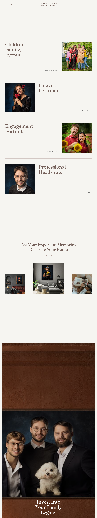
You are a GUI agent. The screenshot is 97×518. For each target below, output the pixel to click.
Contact (91, 4)
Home (5, 4)
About (8, 4)
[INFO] (11, 4)
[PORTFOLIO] (88, 4)
